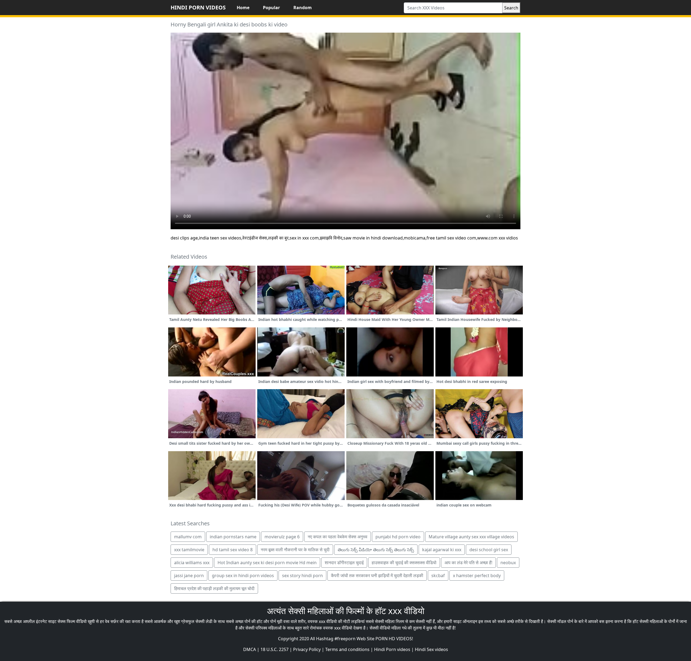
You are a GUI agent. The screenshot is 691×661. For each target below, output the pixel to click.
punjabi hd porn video (398, 537)
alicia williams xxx (191, 563)
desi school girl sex (488, 550)
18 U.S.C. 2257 (274, 649)
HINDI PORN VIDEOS (198, 7)
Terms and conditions (347, 649)
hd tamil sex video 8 (232, 550)
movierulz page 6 (282, 537)
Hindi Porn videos (392, 649)
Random (302, 8)
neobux (508, 563)
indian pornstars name (233, 537)
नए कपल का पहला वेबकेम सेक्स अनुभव (337, 537)
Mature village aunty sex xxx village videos (471, 537)
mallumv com (188, 537)
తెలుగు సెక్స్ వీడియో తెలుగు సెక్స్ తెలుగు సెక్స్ (376, 550)
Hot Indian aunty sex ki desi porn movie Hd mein (267, 563)
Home (243, 8)
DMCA (249, 649)
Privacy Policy (307, 649)
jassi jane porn (189, 575)
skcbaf (438, 575)
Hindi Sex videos (431, 649)
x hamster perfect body (477, 575)
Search (511, 8)
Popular (271, 8)
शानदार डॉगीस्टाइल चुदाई (344, 563)
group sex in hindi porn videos (243, 575)
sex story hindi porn (302, 575)
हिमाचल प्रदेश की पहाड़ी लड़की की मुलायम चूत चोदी (214, 588)
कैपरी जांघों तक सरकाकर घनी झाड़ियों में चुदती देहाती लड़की (377, 575)
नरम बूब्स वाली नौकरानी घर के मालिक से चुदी (295, 550)
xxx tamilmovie (189, 550)
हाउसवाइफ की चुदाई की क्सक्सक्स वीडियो (404, 563)
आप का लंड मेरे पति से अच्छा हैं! (468, 563)
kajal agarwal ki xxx (441, 550)
